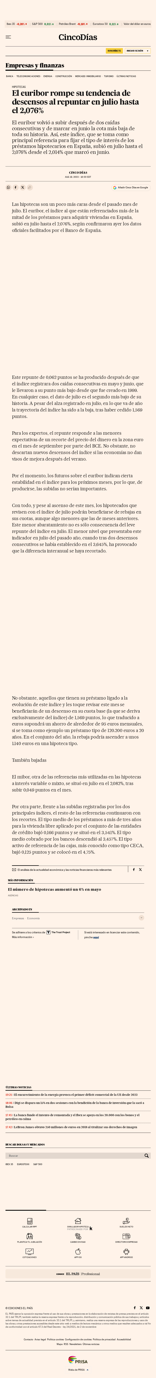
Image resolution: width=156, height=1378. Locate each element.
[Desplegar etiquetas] (141, 918)
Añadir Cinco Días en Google (133, 187)
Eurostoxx (23, 1164)
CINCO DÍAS (78, 172)
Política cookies (55, 1339)
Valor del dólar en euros (137, 24)
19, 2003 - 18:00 (78, 177)
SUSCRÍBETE (114, 50)
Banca (9, 76)
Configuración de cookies (78, 1339)
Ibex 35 (11, 24)
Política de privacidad (104, 1339)
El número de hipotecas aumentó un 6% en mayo (54, 890)
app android (126, 1257)
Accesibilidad (124, 1339)
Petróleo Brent (67, 24)
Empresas (18, 918)
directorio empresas (126, 1242)
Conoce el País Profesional (78, 1273)
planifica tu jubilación (29, 1242)
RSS (66, 1344)
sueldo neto (126, 1227)
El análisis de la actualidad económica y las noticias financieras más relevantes (65, 869)
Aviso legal (40, 1339)
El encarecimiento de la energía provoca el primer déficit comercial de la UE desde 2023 (76, 1095)
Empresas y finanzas (34, 65)
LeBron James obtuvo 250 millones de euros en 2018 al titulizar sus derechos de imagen (75, 1127)
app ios (78, 1257)
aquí (96, 937)
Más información (22, 937)
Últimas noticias (126, 76)
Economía (33, 918)
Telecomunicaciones (28, 76)
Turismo (109, 76)
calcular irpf (29, 1227)
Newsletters (75, 1344)
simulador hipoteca (78, 1227)
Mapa (60, 1344)
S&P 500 (37, 24)
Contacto (28, 1339)
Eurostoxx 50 (100, 24)
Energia (47, 76)
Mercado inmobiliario (88, 76)
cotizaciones (30, 1257)
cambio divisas (78, 1242)
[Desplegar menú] (8, 37)
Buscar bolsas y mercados (25, 1144)
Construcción (63, 76)
